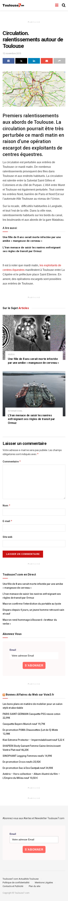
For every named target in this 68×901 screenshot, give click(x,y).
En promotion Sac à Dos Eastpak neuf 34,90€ (28, 768)
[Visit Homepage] (13, 5)
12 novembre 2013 (12, 53)
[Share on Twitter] (21, 61)
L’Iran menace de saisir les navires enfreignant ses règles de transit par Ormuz (31, 419)
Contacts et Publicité (13, 886)
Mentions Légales (44, 882)
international (15, 411)
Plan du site (34, 886)
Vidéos (11, 354)
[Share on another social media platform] (59, 61)
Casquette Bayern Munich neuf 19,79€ (24, 724)
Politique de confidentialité (16, 882)
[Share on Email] (47, 61)
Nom (6, 505)
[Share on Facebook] (8, 61)
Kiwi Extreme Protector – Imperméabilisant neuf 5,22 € (33, 740)
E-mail (7, 521)
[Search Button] (63, 5)
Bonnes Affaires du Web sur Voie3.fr (30, 694)
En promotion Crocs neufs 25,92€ (22, 761)
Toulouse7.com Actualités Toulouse (21, 879)
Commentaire (12, 461)
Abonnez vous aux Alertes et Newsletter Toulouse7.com (33, 818)
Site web (7, 537)
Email (13, 649)
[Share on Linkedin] (34, 61)
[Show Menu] (56, 5)
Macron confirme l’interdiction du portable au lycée (32, 603)
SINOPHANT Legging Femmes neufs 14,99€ (27, 755)
